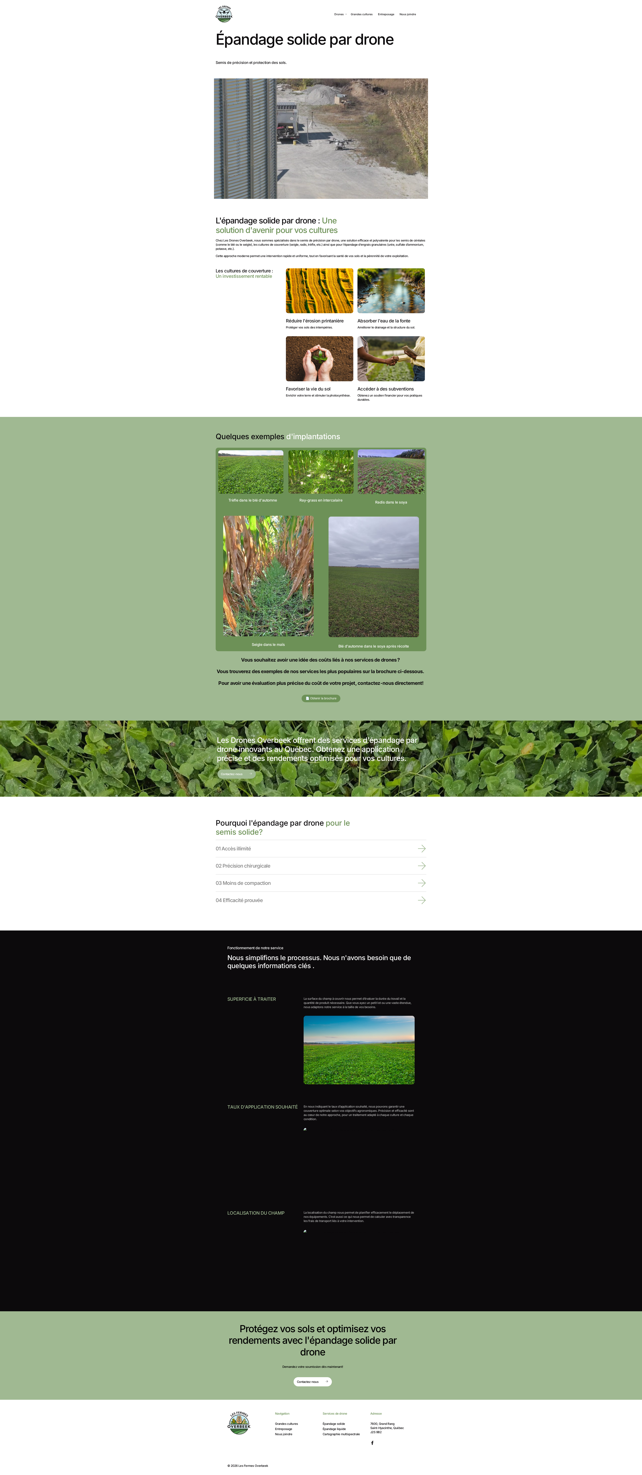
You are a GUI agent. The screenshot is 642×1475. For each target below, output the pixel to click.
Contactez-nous (231, 774)
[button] (321, 848)
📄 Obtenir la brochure (321, 698)
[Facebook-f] (372, 1443)
